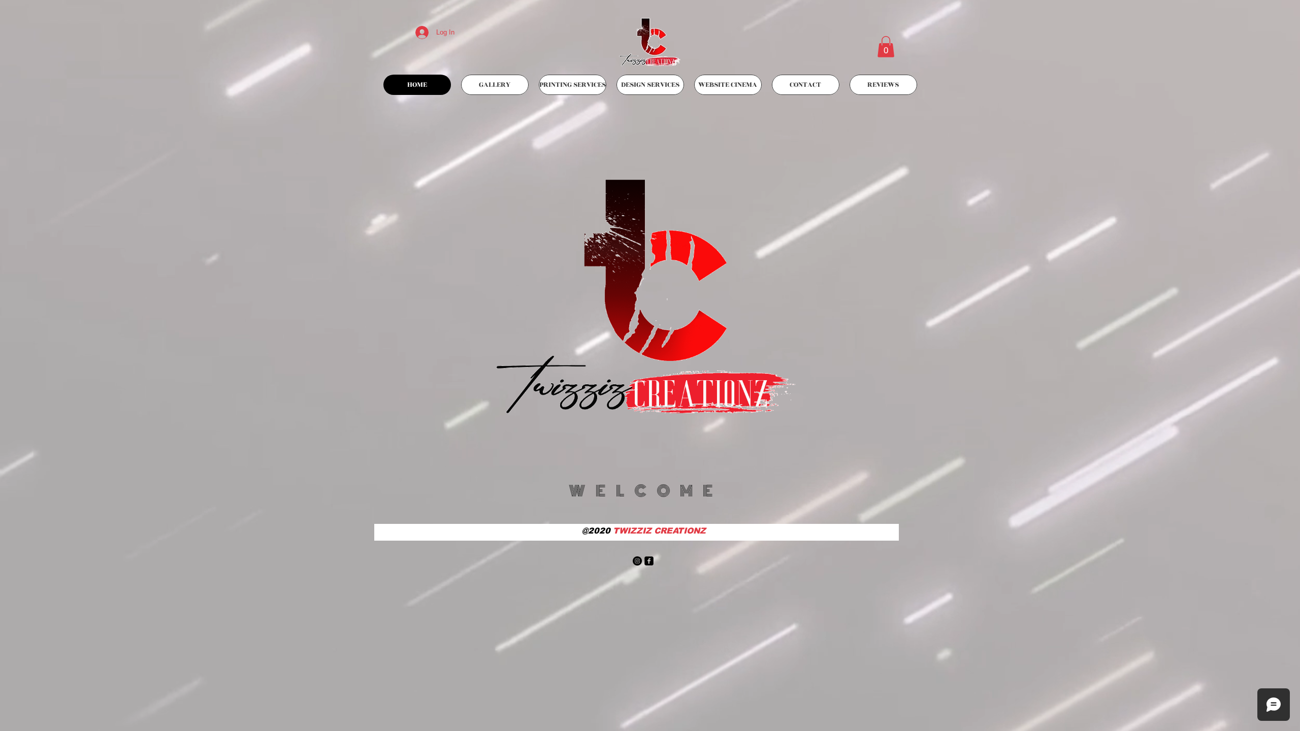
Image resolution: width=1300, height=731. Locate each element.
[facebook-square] (649, 561)
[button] (886, 46)
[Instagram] (637, 561)
